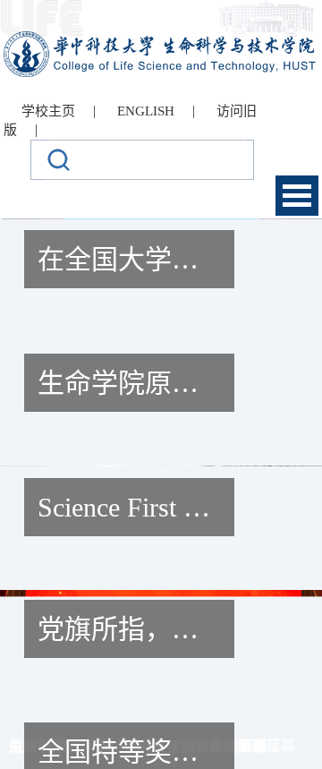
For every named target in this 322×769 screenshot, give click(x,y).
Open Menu (296, 195)
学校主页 (48, 111)
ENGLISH (145, 111)
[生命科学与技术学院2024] (161, 39)
